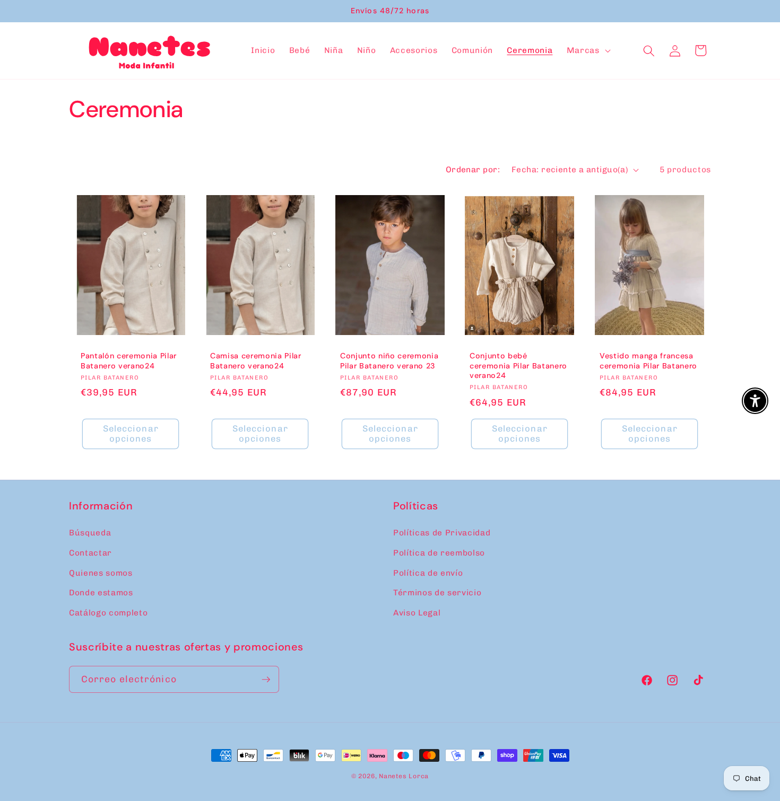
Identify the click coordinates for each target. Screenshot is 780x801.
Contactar (90, 553)
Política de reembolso (439, 553)
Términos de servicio (437, 592)
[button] (588, 51)
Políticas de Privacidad (441, 533)
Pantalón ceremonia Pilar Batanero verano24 (129, 361)
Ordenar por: (473, 169)
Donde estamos (101, 592)
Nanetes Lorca (404, 776)
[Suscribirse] (266, 679)
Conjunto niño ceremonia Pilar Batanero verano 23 (389, 361)
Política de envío (428, 573)
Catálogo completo (108, 613)
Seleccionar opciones (131, 433)
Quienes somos (101, 573)
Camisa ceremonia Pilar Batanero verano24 (255, 361)
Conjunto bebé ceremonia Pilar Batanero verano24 (518, 365)
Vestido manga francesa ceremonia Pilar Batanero (648, 361)
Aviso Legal (416, 613)
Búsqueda (90, 533)
